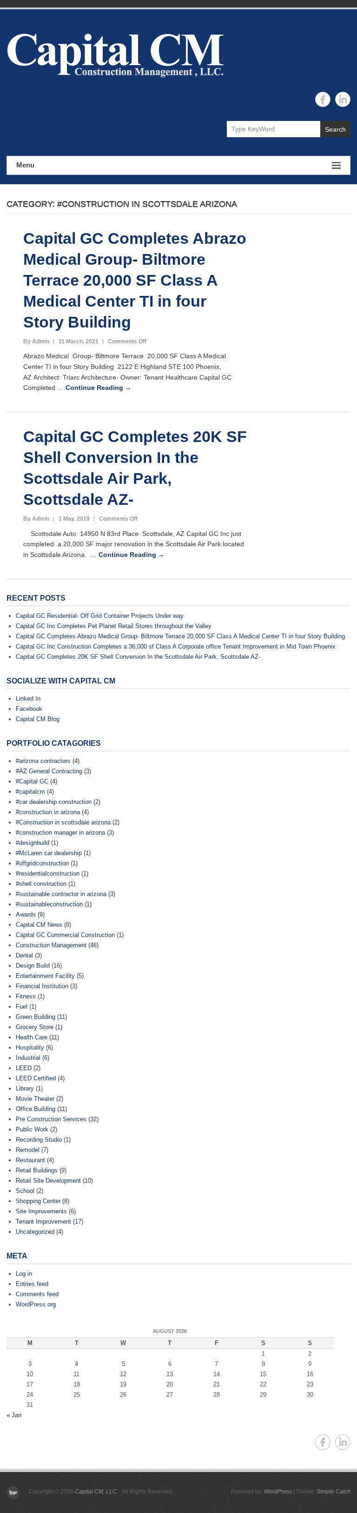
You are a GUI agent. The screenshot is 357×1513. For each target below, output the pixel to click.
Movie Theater (35, 1098)
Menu (25, 165)
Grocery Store (34, 1027)
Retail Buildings (37, 1170)
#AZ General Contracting (49, 771)
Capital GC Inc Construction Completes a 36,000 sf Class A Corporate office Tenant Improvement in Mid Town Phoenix (176, 646)
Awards (26, 914)
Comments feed (37, 1294)
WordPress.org (36, 1304)
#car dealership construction (54, 801)
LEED (24, 1067)
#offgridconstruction (42, 863)
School (25, 1190)
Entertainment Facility (45, 975)
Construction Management (51, 945)
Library (25, 1088)
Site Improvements (41, 1211)
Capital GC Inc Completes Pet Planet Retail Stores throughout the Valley (114, 626)
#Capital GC (32, 781)
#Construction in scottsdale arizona (63, 822)
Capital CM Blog (38, 719)
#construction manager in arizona (60, 832)
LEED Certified (36, 1078)
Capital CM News (39, 924)
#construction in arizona (48, 812)
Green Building (35, 1016)
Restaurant (30, 1160)
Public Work (32, 1129)
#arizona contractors (43, 760)
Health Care (31, 1037)
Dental (24, 955)
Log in (24, 1273)
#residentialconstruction (47, 873)
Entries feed (32, 1283)
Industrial (28, 1057)
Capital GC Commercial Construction (65, 934)
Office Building (35, 1108)
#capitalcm (30, 791)
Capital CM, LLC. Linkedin (342, 99)
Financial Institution (42, 986)
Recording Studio (39, 1139)
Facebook (29, 708)
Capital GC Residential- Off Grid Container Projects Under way (100, 615)
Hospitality (30, 1047)
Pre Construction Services (51, 1119)
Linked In (28, 698)
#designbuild (32, 842)
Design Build (33, 965)
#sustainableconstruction (49, 904)
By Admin (36, 341)
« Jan (14, 1415)
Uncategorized (35, 1231)
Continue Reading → (99, 387)
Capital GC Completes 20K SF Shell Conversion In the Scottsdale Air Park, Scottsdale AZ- (138, 656)
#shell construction (41, 883)
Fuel (21, 1006)
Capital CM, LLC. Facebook (323, 99)
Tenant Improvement (43, 1221)
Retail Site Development (48, 1180)
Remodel (28, 1149)
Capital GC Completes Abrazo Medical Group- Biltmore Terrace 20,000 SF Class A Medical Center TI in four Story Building (134, 280)
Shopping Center (38, 1201)
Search (335, 129)
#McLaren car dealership (49, 853)
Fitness (26, 996)
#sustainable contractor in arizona (61, 893)
